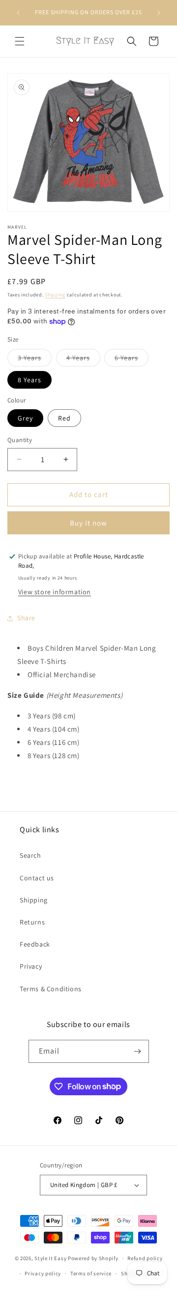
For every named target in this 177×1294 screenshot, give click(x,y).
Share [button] (26, 617)
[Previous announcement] (18, 13)
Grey (25, 418)
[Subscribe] (137, 1051)
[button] (19, 41)
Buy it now (88, 523)
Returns (32, 922)
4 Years (83, 360)
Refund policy (144, 1258)
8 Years (29, 379)
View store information (54, 591)
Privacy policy (43, 1273)
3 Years (35, 360)
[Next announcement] (159, 13)
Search (30, 855)
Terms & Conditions (51, 988)
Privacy (31, 966)
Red (64, 418)
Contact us (37, 877)
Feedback (35, 944)
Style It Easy (51, 1258)
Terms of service (91, 1273)
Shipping (55, 294)
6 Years (131, 360)
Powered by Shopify (93, 1258)
